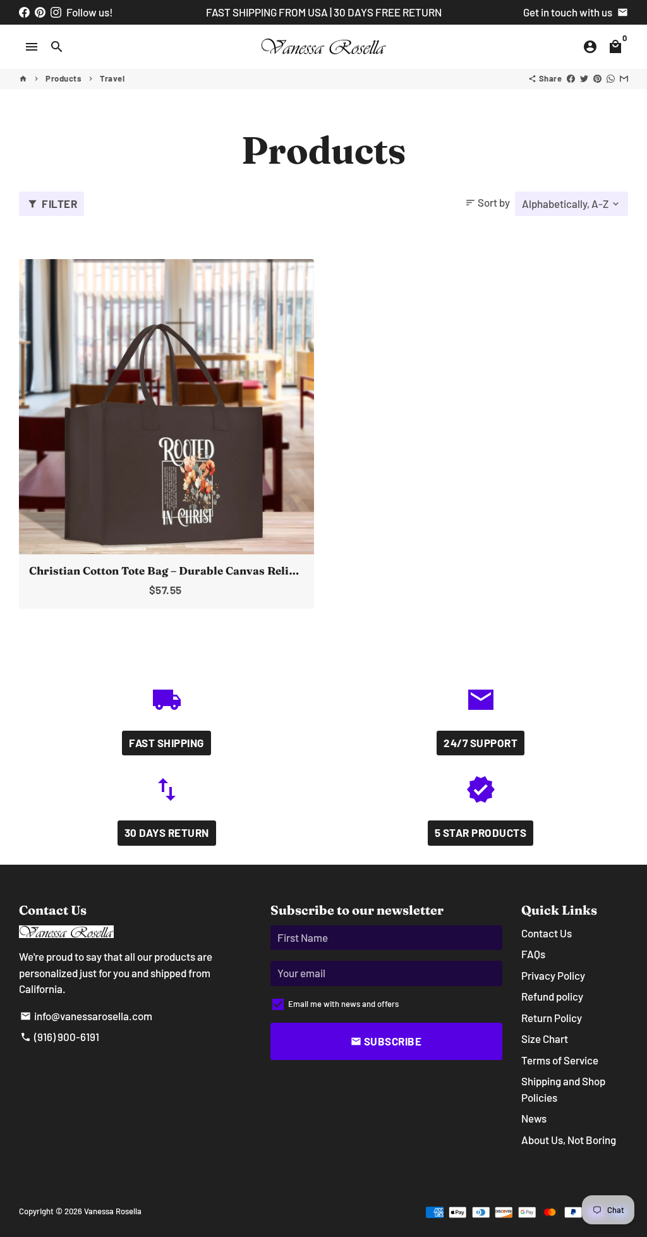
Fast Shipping (166, 742)
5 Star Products (481, 832)
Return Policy (551, 1017)
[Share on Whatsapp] (611, 78)
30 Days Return (166, 832)
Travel (112, 78)
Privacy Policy (553, 975)
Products (63, 78)
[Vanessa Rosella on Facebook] (24, 12)
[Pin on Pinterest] (597, 78)
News (534, 1118)
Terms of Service (559, 1060)
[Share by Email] (624, 78)
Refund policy (552, 996)
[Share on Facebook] (571, 78)
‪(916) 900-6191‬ (59, 1036)
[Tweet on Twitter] (584, 78)
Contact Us (546, 933)
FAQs (533, 954)
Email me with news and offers (343, 1004)
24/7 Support (480, 742)
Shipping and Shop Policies (563, 1089)
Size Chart (544, 1038)
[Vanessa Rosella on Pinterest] (40, 12)
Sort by (487, 202)
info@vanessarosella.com (86, 1015)
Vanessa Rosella (113, 1211)
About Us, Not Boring (568, 1139)
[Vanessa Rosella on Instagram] (56, 12)
